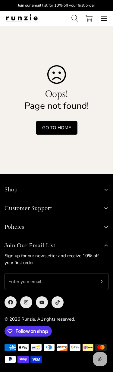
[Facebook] (11, 302)
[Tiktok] (58, 302)
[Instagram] (26, 302)
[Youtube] (42, 302)
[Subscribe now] (101, 281)
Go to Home (56, 128)
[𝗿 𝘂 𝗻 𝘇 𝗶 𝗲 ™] (22, 18)
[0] (88, 18)
